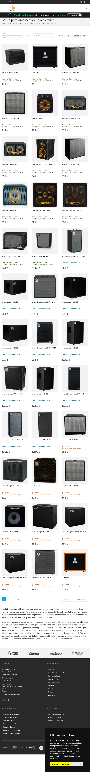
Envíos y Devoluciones (11, 714)
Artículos (51, 689)
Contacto (8, 2)
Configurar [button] (77, 764)
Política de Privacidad (55, 721)
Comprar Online (8, 721)
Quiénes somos (53, 679)
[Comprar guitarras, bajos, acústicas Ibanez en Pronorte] (34, 653)
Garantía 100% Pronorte (11, 730)
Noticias (51, 685)
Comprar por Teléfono (10, 724)
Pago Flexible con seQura (57, 673)
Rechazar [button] (65, 764)
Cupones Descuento (10, 727)
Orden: (4, 33)
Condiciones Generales (56, 714)
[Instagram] (81, 2)
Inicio (3, 23)
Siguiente (81, 599)
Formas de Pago (54, 676)
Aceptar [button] (55, 764)
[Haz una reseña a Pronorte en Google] (41, 748)
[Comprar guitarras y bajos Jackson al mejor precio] (56, 653)
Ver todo (67, 599)
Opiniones (51, 695)
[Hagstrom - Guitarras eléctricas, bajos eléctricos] (12, 653)
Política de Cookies (54, 717)
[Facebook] (84, 2)
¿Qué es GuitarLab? (10, 717)
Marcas (50, 692)
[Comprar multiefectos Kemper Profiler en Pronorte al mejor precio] (77, 653)
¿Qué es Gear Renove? (11, 733)
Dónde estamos (53, 682)
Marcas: (30, 36)
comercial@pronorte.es (12, 694)
